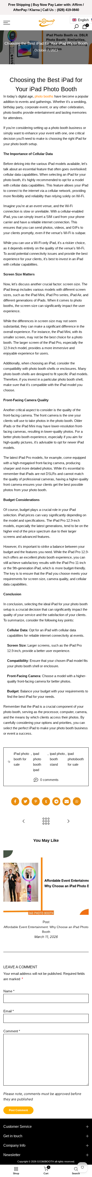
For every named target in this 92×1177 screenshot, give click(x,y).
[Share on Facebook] (15, 801)
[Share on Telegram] (56, 801)
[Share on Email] (67, 801)
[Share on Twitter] (25, 801)
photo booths (44, 96)
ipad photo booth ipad (37, 762)
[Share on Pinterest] (36, 801)
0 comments (49, 780)
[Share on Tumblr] (46, 801)
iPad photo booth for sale (21, 759)
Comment (11, 1031)
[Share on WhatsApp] (77, 801)
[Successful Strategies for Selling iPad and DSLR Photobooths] (68, 821)
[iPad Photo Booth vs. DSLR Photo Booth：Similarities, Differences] (24, 821)
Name (9, 991)
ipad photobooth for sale (76, 759)
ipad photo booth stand (57, 759)
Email (8, 1011)
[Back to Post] (46, 821)
